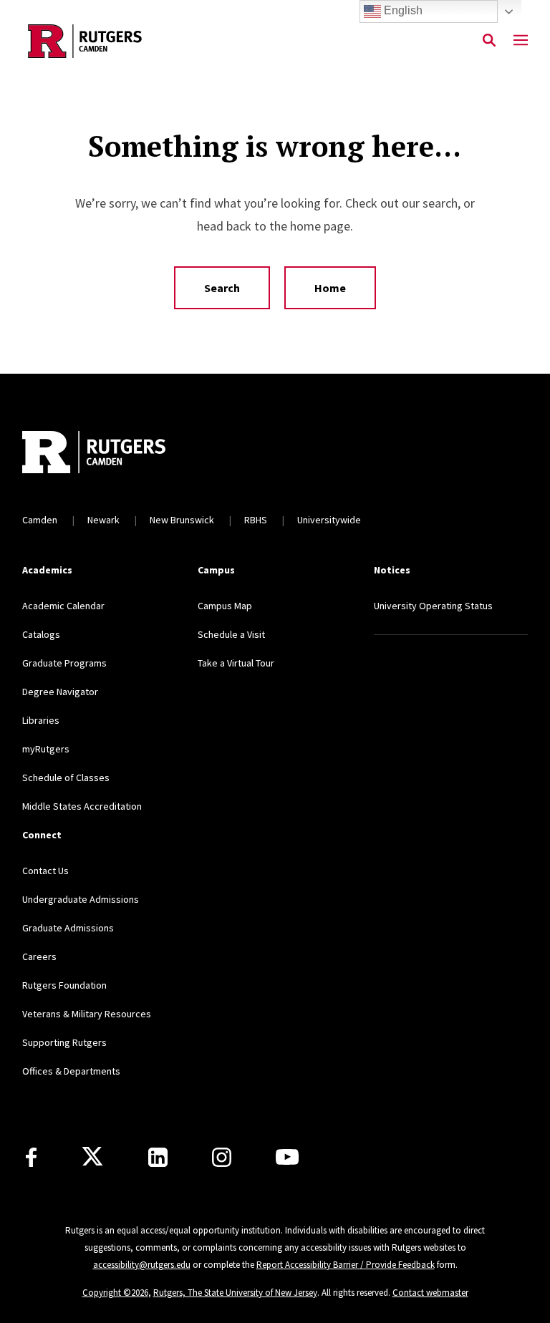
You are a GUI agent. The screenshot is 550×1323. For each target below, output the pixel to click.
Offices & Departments (71, 1071)
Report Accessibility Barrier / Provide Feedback (345, 1265)
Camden (39, 519)
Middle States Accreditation (82, 806)
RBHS (255, 519)
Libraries (40, 720)
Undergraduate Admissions (80, 899)
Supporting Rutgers (64, 1042)
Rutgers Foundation (64, 985)
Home (330, 288)
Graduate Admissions (68, 927)
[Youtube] (287, 1157)
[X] (92, 1157)
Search (222, 288)
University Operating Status (433, 605)
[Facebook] (31, 1157)
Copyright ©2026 (115, 1292)
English (402, 10)
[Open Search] (489, 41)
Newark (103, 519)
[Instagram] (221, 1157)
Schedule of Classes (66, 777)
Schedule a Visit (231, 634)
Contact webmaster (430, 1292)
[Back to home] (116, 454)
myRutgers (45, 748)
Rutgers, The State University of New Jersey (235, 1292)
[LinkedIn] (158, 1157)
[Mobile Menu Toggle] (520, 41)
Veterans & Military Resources (86, 1013)
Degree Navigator (60, 691)
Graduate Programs (64, 662)
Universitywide (329, 519)
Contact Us (45, 870)
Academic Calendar (63, 605)
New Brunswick (182, 519)
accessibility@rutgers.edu (141, 1265)
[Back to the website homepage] (85, 41)
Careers (39, 956)
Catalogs (41, 634)
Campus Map (225, 605)
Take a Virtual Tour (236, 662)
